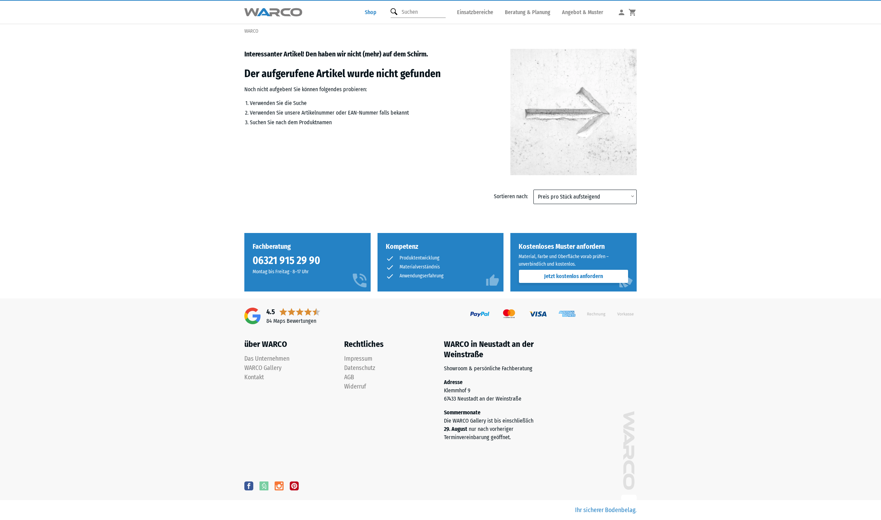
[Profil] (621, 12)
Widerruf (355, 386)
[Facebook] (249, 485)
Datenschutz (359, 368)
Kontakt (254, 377)
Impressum (358, 358)
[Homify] (264, 485)
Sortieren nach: (511, 196)
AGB (349, 377)
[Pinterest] (294, 485)
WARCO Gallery (263, 368)
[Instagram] (279, 485)
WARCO (251, 31)
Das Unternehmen (266, 358)
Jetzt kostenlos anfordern (573, 276)
